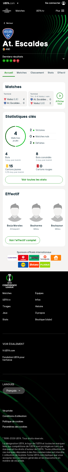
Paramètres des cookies (15, 426)
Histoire (39, 306)
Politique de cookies (13, 421)
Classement (37, 73)
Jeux (5, 313)
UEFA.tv (7, 299)
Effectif (62, 73)
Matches (22, 73)
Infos (37, 299)
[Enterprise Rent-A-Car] (34, 258)
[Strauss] (23, 258)
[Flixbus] (45, 265)
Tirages (7, 306)
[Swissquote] (45, 258)
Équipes (39, 293)
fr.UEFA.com (9, 350)
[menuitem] (23, 10)
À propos (40, 313)
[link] (20, 10)
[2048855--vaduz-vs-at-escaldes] (14, 98)
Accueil (8, 73)
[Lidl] (23, 265)
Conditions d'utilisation (15, 416)
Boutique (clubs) (43, 319)
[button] (59, 10)
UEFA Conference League (7, 11)
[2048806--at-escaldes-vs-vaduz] (41, 98)
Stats (51, 73)
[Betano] (34, 265)
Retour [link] (9, 23)
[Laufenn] (12, 258)
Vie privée (8, 410)
